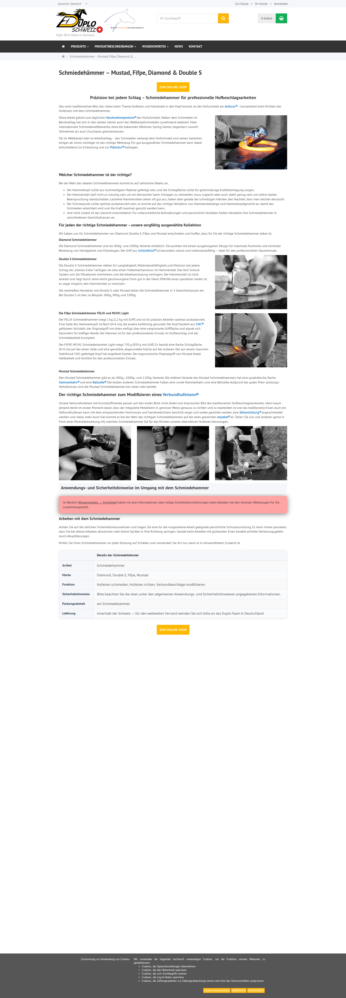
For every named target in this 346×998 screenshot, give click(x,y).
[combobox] (73, 3)
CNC (199, 324)
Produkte (79, 46)
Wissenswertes (154, 46)
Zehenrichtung (249, 412)
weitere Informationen (216, 990)
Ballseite (99, 382)
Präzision (116, 147)
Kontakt (195, 46)
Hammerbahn (68, 382)
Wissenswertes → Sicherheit (97, 502)
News (179, 46)
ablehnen (238, 990)
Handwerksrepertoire (120, 118)
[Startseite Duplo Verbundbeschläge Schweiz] (99, 20)
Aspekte (222, 417)
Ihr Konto (261, 4)
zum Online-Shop (173, 87)
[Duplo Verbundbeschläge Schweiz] (63, 47)
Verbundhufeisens (179, 394)
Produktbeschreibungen (114, 46)
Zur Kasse (241, 4)
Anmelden (281, 4)
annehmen (256, 990)
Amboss (230, 106)
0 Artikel (266, 18)
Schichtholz (146, 250)
